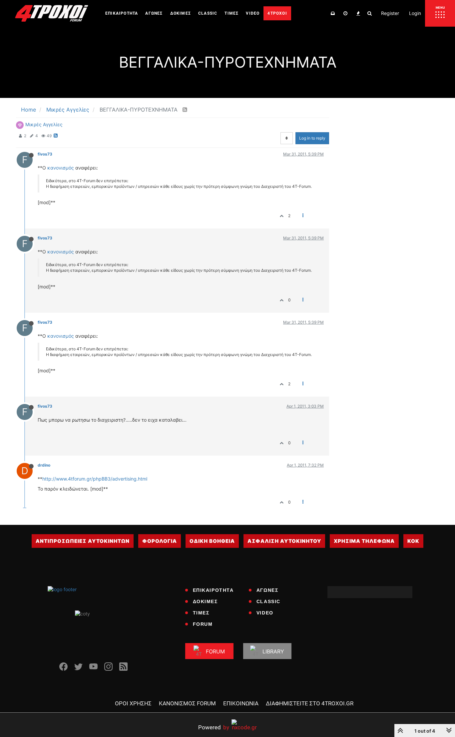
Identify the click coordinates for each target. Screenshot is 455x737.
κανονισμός (60, 168)
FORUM (203, 624)
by (213, 727)
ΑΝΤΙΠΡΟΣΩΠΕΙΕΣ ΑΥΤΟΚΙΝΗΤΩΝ (83, 541)
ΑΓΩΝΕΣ (267, 590)
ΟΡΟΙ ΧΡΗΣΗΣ (133, 703)
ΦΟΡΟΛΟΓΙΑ (159, 541)
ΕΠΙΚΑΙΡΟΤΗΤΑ (213, 590)
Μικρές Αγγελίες (44, 124)
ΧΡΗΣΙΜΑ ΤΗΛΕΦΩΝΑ (364, 541)
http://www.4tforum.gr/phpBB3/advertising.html (94, 479)
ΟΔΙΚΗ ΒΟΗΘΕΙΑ (212, 541)
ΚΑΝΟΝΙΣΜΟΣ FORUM (187, 703)
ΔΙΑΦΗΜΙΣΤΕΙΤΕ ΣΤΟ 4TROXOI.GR (309, 703)
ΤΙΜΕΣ (201, 612)
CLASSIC (268, 601)
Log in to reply (312, 138)
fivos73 (45, 154)
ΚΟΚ (413, 541)
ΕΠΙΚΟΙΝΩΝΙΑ (240, 703)
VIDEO (264, 612)
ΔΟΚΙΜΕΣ (205, 601)
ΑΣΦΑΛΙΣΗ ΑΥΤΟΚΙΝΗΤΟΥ (284, 541)
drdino (44, 465)
